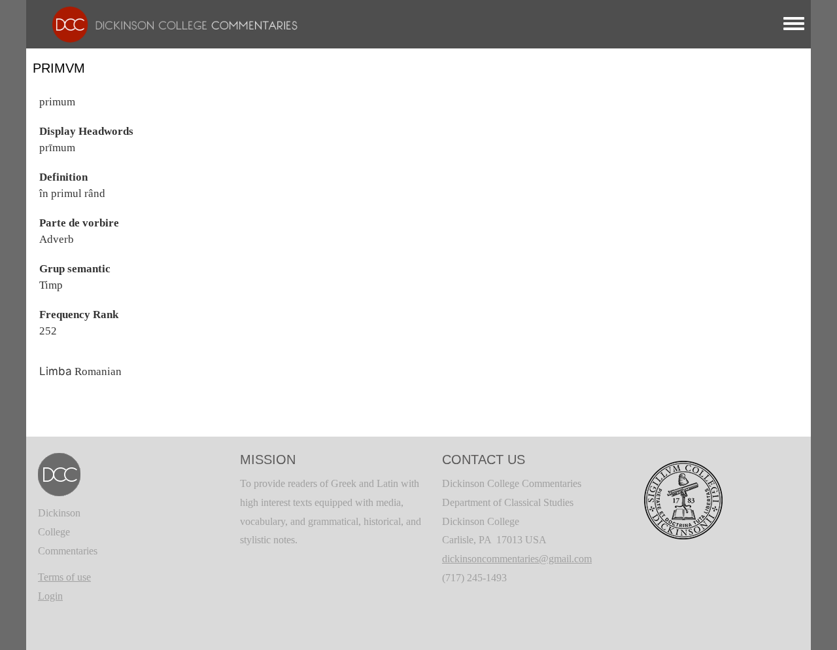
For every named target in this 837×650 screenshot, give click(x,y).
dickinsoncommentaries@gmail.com (517, 558)
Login (50, 596)
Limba (55, 371)
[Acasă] (168, 23)
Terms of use (64, 577)
